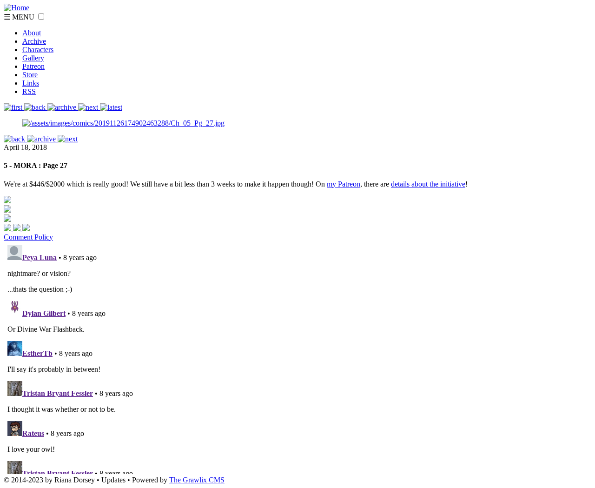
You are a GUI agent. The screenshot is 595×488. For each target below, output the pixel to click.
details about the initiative (428, 184)
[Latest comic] (111, 107)
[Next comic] (62, 107)
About (31, 33)
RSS (29, 91)
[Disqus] (297, 357)
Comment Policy (28, 237)
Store (30, 75)
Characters (37, 49)
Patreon (33, 66)
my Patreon (343, 184)
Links (30, 83)
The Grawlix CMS (197, 480)
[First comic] (14, 107)
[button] (41, 16)
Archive (34, 41)
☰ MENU (20, 17)
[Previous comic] (35, 107)
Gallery (33, 58)
